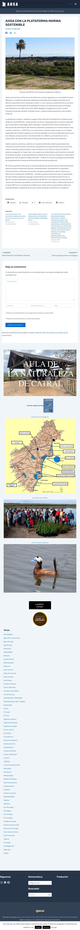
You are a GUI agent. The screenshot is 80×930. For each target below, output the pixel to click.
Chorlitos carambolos (11, 691)
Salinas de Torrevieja (11, 828)
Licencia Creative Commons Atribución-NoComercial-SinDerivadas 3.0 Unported (48, 917)
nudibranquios (9, 786)
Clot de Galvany (9, 694)
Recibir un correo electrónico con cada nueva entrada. (23, 318)
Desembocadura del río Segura (14, 701)
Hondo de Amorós (10, 751)
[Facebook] (6, 33)
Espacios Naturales (10, 723)
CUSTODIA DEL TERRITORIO (13, 698)
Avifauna (7, 656)
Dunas (6, 708)
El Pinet (6, 715)
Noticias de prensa (10, 782)
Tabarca (6, 839)
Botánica (7, 666)
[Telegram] (11, 33)
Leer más (54, 927)
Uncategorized (9, 846)
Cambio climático (10, 684)
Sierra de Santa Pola (11, 832)
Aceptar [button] (38, 927)
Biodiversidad (8, 663)
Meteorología (8, 775)
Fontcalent (7, 733)
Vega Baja (7, 849)
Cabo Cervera (8, 670)
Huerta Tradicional (10, 754)
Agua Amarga (8, 641)
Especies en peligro (10, 726)
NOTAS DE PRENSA (10, 779)
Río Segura (7, 811)
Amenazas (7, 649)
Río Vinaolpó (8, 818)
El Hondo (7, 712)
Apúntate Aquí (59, 11)
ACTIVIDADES (8, 634)
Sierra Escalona (9, 835)
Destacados (8, 705)
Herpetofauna (8, 747)
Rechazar (46, 927)
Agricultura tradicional (12, 638)
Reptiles (6, 800)
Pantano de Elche (10, 793)
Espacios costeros (10, 719)
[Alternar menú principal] (75, 4)
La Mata (6, 758)
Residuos (7, 804)
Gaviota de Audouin (11, 740)
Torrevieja (7, 842)
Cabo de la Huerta (10, 673)
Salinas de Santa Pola (11, 825)
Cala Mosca (8, 680)
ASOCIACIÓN (8, 652)
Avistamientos (9, 659)
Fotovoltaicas (8, 737)
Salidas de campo (10, 821)
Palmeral (7, 790)
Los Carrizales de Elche (12, 765)
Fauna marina (9, 730)
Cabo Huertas (8, 677)
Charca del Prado (10, 687)
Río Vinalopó (8, 814)
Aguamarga (8, 645)
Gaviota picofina (9, 744)
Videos (6, 853)
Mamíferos (7, 768)
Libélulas (7, 761)
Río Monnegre (9, 807)
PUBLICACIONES (9, 797)
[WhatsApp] (15, 33)
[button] (70, 4)
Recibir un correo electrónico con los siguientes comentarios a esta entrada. (30, 313)
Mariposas (7, 772)
